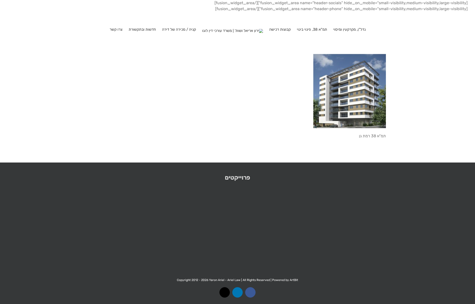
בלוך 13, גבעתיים (421, 226)
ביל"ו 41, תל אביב (145, 226)
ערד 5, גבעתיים (53, 226)
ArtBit (294, 280)
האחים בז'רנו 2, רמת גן (329, 226)
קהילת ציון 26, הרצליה (237, 226)
